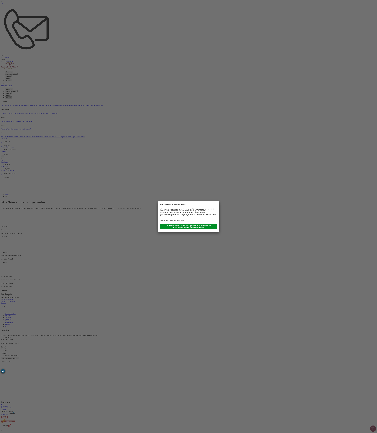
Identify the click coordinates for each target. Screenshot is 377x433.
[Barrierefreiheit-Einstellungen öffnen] (3, 371)
